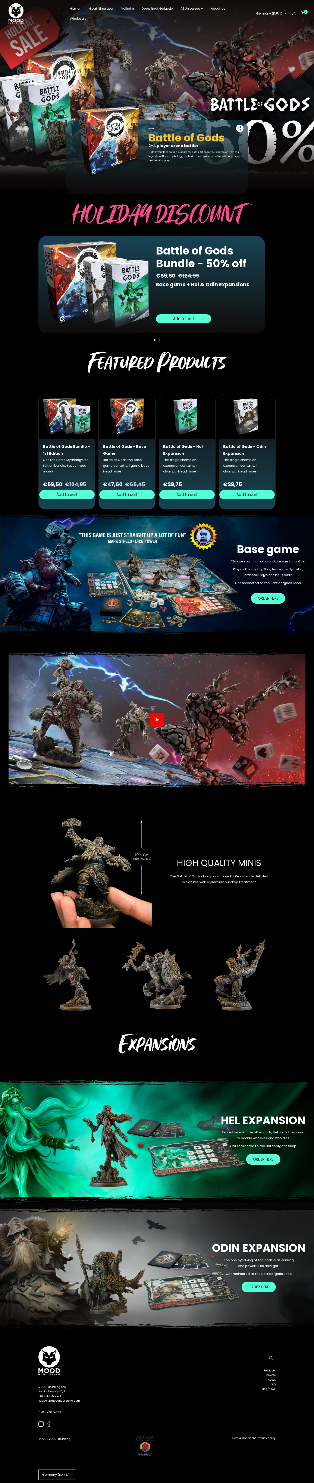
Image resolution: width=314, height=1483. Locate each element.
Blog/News (268, 1389)
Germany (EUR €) (270, 13)
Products (270, 1370)
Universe (270, 1375)
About (272, 1379)
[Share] (240, 128)
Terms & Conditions (243, 1438)
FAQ (273, 1384)
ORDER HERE (268, 598)
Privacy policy (267, 1438)
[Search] (271, 1357)
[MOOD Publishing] (16, 13)
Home (151, 128)
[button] (192, 8)
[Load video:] (157, 719)
